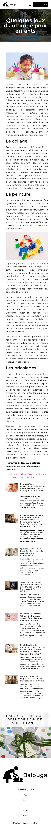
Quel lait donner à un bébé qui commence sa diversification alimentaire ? (31, 552)
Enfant (25, 805)
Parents (25, 815)
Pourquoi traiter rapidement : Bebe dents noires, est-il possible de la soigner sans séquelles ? (32, 488)
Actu (25, 795)
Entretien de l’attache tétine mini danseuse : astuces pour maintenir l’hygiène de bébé (31, 617)
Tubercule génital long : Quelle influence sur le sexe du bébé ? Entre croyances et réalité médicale (31, 586)
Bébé (25, 800)
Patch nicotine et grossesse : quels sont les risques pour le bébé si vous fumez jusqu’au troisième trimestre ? (32, 649)
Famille (25, 810)
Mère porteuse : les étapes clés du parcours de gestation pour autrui (32, 678)
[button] (30, 4)
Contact (34, 822)
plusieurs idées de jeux (19, 125)
